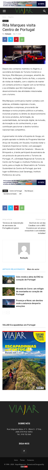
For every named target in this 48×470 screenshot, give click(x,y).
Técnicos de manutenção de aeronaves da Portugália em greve (12, 225)
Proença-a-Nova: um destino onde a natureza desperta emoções (29, 303)
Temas (22, 460)
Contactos (30, 460)
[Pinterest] (16, 39)
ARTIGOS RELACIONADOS (13, 269)
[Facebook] (4, 39)
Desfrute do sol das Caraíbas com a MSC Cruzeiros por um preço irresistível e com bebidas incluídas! (35, 228)
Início (4, 17)
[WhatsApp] (21, 39)
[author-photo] (24, 254)
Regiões (11, 17)
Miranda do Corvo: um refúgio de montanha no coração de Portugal (30, 291)
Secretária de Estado (10, 194)
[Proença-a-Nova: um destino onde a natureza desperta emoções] (8, 303)
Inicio (16, 460)
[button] (4, 11)
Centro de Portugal (16, 191)
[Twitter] (10, 39)
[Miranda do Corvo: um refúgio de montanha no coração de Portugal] (8, 291)
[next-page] (7, 312)
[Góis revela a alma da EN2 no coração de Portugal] (8, 279)
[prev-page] (4, 312)
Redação (8, 34)
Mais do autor (33, 269)
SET (20, 194)
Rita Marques (29, 191)
